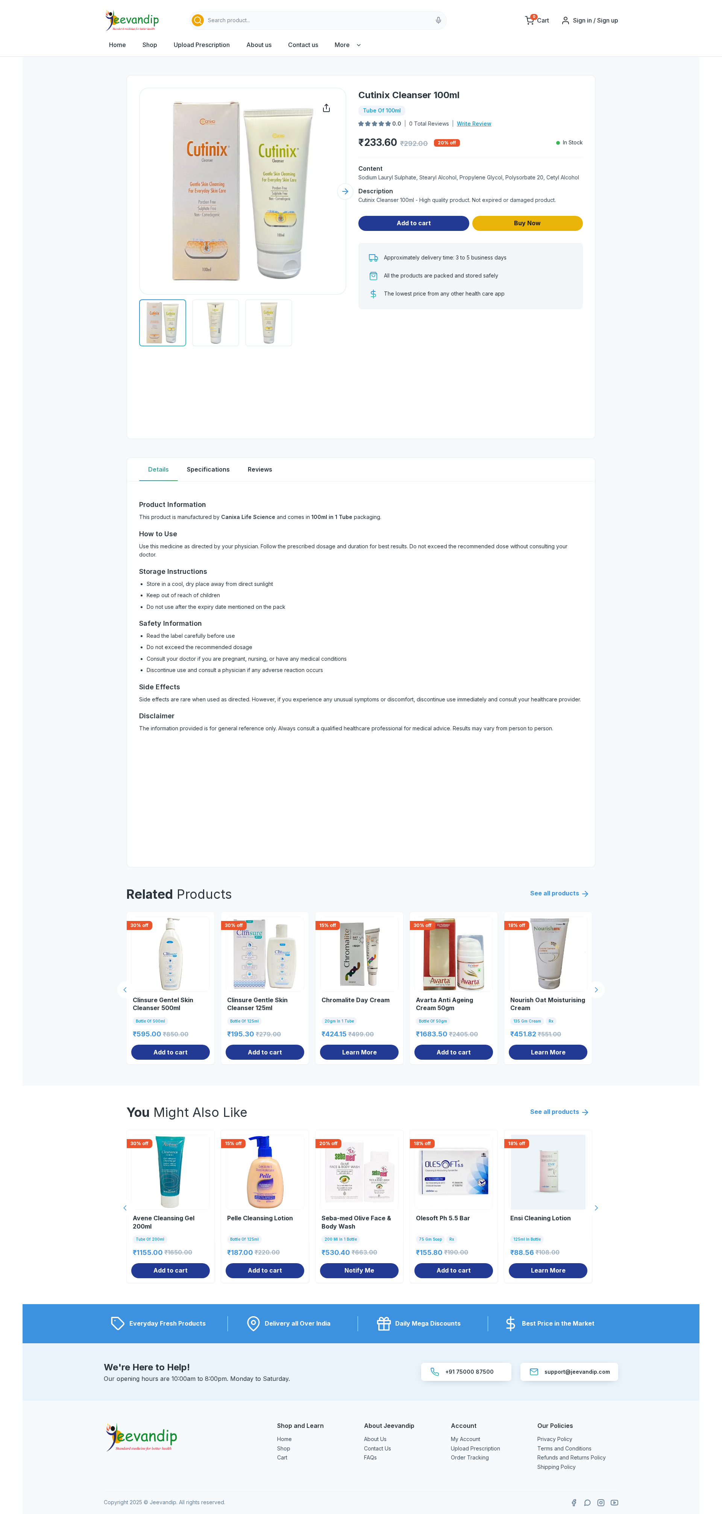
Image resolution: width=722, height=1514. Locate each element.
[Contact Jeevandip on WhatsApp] (587, 1502)
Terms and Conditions (564, 1448)
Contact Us (377, 1448)
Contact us (303, 45)
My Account (465, 1439)
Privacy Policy (554, 1439)
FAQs (370, 1457)
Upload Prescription (202, 45)
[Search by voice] (438, 20)
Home (117, 45)
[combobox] (318, 20)
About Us (375, 1439)
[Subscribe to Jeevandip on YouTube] (614, 1502)
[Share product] (326, 107)
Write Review (474, 123)
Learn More (359, 1052)
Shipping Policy (556, 1467)
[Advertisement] (470, 373)
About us (259, 45)
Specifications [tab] (208, 469)
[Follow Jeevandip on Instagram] (601, 1502)
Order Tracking (470, 1457)
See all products (554, 893)
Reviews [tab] (260, 469)
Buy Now (527, 223)
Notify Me (359, 1270)
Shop (150, 45)
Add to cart (414, 223)
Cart (282, 1457)
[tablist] (361, 470)
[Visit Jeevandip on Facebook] (574, 1502)
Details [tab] (158, 469)
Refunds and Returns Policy (571, 1457)
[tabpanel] (361, 674)
